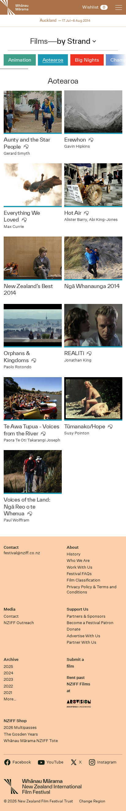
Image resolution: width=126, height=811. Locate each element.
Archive (11, 659)
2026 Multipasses (20, 727)
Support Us (77, 609)
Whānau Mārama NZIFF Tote (31, 740)
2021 (8, 692)
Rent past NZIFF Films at (78, 684)
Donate (73, 629)
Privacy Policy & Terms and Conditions (92, 589)
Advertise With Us (83, 636)
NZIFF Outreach (19, 622)
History (73, 554)
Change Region (92, 801)
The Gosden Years (21, 734)
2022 (8, 686)
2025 (8, 666)
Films (38, 41)
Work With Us (79, 567)
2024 (8, 673)
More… (10, 699)
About (73, 547)
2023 (8, 679)
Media (9, 609)
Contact (11, 547)
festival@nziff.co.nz (22, 552)
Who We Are (78, 560)
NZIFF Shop (15, 720)
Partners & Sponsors (86, 616)
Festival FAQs (79, 573)
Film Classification (83, 580)
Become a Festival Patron (90, 622)
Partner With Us (81, 642)
